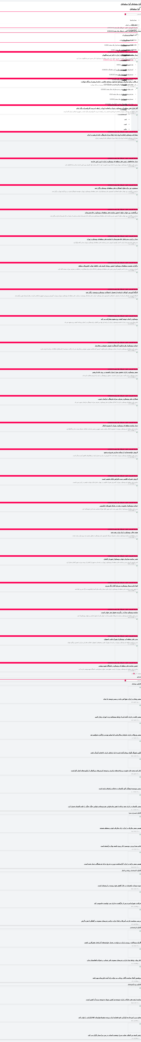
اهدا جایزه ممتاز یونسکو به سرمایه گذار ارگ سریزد (121, 586)
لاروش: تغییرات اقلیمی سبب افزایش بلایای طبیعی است (120, 479)
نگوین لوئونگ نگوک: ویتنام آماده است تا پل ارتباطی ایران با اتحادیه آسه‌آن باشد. (115, 753)
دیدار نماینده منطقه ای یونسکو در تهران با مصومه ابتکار (120, 426)
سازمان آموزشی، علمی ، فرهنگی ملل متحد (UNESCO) (118, 59)
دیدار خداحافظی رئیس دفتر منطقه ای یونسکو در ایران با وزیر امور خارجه (114, 161)
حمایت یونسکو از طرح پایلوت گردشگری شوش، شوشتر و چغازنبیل (116, 346)
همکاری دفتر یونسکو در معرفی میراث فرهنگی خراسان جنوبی (118, 399)
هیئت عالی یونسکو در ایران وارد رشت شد (124, 532)
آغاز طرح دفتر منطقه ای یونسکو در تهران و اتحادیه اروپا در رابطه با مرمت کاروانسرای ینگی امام (107, 108)
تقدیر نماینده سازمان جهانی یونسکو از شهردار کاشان (121, 559)
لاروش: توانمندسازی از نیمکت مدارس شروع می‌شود (121, 452)
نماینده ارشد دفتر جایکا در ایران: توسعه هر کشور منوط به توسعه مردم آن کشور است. (113, 999)
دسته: (124, 31)
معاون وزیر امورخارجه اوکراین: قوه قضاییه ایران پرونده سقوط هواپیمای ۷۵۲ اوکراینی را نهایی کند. (109, 1017)
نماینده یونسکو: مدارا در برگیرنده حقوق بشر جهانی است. (119, 612)
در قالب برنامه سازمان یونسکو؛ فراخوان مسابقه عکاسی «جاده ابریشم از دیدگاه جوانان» (109, 82)
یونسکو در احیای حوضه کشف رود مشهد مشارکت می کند (119, 319)
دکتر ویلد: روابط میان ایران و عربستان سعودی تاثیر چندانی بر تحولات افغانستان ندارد (114, 960)
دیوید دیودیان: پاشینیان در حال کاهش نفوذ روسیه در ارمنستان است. (119, 885)
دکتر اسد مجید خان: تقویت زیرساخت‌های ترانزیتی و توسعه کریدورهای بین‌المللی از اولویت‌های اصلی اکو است (106, 770)
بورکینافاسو (123, 109)
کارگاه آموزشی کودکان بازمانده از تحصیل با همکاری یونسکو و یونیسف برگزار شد (112, 292)
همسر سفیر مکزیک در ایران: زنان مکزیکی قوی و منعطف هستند (120, 828)
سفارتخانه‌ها (133, 20)
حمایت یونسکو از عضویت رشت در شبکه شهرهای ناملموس (119, 506)
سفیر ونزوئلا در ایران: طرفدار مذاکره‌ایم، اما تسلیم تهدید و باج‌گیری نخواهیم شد (115, 735)
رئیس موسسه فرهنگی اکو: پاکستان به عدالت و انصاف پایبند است (120, 788)
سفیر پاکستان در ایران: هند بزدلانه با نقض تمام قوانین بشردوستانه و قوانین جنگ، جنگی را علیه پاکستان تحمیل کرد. (104, 806)
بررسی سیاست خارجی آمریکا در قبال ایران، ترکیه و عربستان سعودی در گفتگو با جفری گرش (111, 921)
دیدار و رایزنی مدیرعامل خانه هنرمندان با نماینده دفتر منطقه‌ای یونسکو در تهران (112, 239)
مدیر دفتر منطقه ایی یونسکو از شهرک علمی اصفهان (121, 639)
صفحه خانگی (134, 24)
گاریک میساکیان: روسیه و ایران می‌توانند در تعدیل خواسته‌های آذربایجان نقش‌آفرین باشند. (112, 942)
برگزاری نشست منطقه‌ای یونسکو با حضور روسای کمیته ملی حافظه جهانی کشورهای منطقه (108, 266)
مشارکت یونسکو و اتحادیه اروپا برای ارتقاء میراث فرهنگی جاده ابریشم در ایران (112, 135)
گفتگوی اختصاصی (132, 30)
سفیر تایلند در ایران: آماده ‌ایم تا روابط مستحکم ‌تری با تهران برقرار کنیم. (118, 717)
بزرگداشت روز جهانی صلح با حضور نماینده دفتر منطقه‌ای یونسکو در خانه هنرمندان (111, 213)
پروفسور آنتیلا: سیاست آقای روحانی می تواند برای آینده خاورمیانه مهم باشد (117, 978)
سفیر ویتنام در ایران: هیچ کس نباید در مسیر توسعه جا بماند (122, 699)
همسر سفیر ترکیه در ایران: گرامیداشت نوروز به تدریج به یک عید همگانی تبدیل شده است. (112, 864)
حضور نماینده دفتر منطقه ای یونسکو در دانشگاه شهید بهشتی (118, 666)
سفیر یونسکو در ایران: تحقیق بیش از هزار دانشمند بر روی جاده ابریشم (115, 372)
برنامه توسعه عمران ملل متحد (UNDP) (122, 79)
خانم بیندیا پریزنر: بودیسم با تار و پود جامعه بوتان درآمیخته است (121, 846)
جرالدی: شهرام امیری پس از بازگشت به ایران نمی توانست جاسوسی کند (117, 903)
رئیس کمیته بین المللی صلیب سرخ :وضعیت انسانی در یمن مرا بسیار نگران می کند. (114, 1035)
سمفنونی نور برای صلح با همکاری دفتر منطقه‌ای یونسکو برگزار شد (116, 188)
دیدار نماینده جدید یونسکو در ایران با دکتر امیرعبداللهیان (120, 55)
